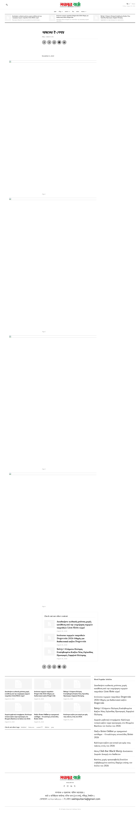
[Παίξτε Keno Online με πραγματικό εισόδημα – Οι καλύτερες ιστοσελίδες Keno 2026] (47, 707)
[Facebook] (44, 42)
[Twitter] (49, 42)
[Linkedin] (71, 786)
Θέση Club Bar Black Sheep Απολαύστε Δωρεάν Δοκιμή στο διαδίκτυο (113, 752)
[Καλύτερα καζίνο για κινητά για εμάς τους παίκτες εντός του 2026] (77, 707)
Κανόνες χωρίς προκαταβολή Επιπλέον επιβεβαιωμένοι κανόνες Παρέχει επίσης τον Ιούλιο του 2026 (113, 762)
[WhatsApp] (54, 42)
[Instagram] (67, 786)
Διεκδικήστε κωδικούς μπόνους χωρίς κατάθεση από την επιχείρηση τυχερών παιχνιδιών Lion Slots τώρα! (27, 16)
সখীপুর (43, 37)
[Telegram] (59, 42)
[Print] (64, 42)
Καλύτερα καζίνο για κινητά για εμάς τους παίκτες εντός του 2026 (75, 715)
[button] (7, 5)
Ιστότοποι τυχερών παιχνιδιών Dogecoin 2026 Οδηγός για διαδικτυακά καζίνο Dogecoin (72, 16)
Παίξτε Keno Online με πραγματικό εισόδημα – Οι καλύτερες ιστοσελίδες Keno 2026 (46, 716)
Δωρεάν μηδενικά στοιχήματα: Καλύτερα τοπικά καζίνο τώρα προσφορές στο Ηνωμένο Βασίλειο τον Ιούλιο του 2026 (18, 716)
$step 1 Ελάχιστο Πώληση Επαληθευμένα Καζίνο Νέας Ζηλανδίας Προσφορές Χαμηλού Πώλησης (115, 16)
